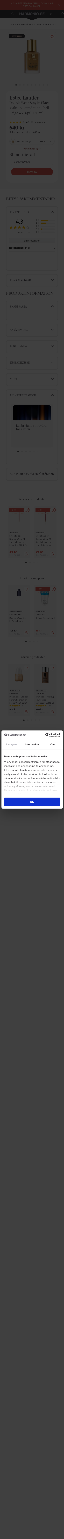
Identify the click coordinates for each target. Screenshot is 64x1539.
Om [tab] (52, 744)
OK (32, 801)
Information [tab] (32, 744)
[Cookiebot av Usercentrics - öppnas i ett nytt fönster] (45, 735)
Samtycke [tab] (11, 744)
